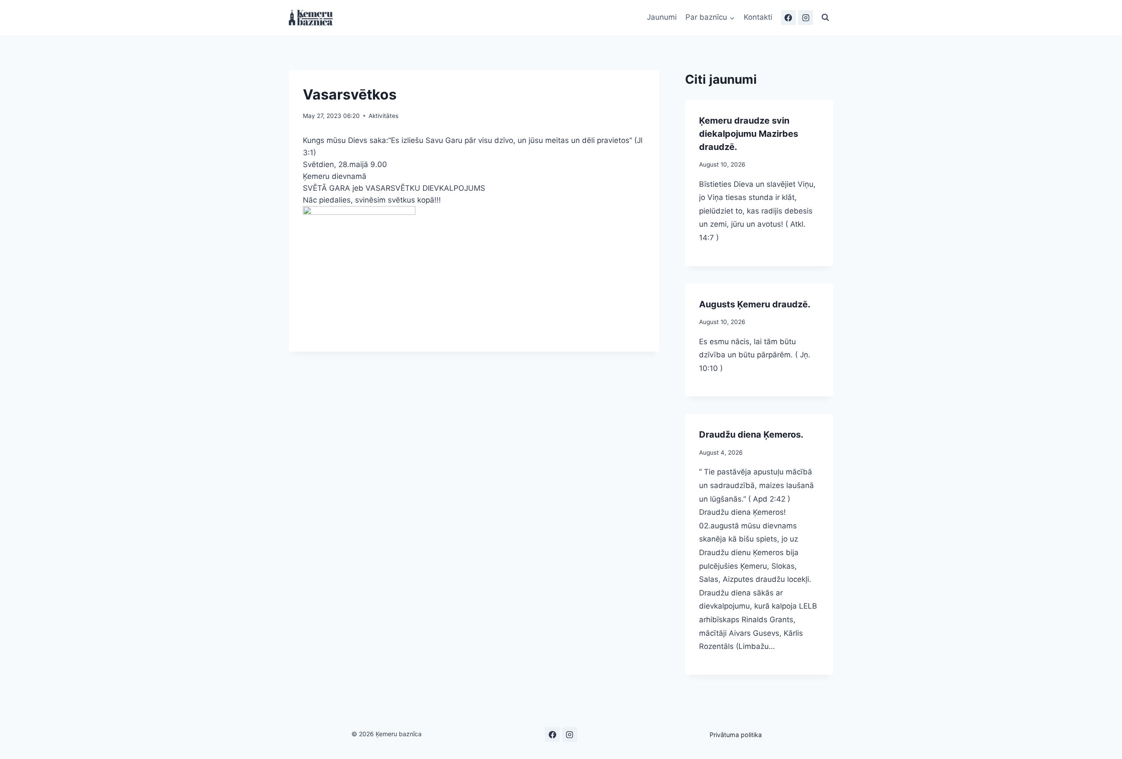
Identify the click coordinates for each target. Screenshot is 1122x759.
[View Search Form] (825, 17)
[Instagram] (805, 17)
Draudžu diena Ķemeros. (751, 434)
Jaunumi (662, 17)
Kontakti (758, 17)
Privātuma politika (736, 734)
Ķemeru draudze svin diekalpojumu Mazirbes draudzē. (748, 133)
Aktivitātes (383, 115)
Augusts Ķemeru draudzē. (754, 304)
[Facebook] (788, 17)
